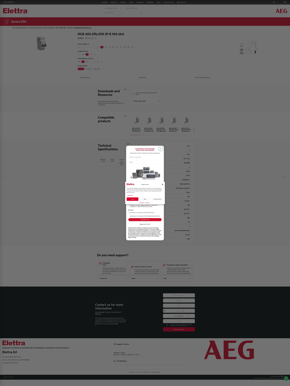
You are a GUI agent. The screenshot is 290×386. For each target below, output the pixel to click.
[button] (162, 184)
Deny (145, 199)
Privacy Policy (147, 202)
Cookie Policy (141, 202)
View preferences (157, 199)
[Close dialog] (160, 148)
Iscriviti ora (145, 219)
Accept (132, 199)
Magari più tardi (145, 224)
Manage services (130, 195)
